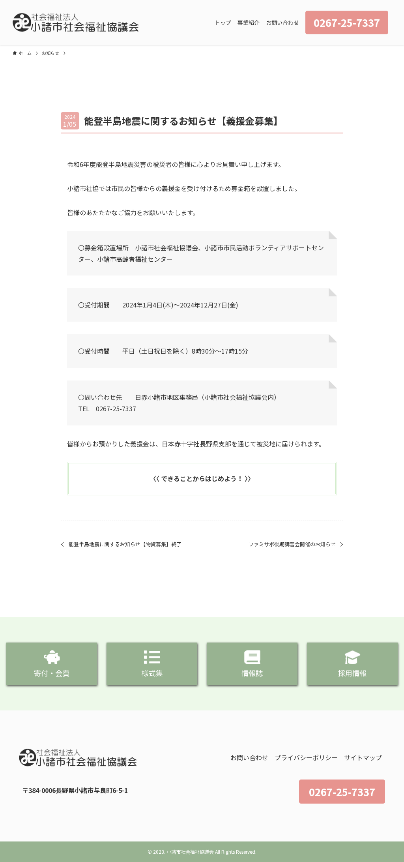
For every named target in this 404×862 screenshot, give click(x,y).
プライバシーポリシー (306, 757)
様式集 (152, 673)
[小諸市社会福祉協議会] (76, 22)
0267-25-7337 (342, 791)
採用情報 (352, 673)
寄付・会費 (51, 673)
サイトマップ (363, 757)
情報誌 (252, 673)
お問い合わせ (249, 757)
